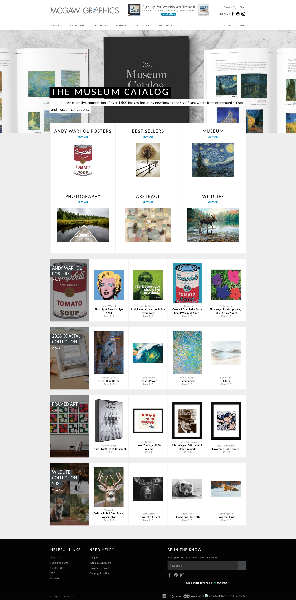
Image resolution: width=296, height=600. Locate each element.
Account (228, 25)
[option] (148, 81)
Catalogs (143, 25)
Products (100, 25)
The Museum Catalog (110, 92)
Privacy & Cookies (99, 567)
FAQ (53, 573)
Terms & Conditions (100, 562)
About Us (55, 557)
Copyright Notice (99, 573)
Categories (77, 25)
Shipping (94, 557)
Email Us (225, 13)
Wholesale (166, 25)
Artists (56, 25)
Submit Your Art (59, 562)
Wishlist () (241, 25)
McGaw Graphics (66, 596)
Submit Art (123, 25)
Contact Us (56, 567)
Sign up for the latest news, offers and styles (193, 557)
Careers (54, 578)
